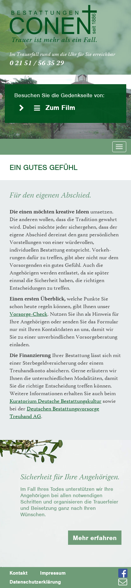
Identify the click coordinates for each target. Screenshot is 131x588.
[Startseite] (53, 23)
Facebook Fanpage (124, 573)
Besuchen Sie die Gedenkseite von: (59, 95)
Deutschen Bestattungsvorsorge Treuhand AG (54, 413)
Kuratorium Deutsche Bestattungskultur (55, 401)
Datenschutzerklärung (35, 582)
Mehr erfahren (95, 537)
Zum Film (60, 107)
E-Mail (124, 582)
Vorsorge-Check (28, 314)
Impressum (53, 573)
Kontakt (18, 573)
